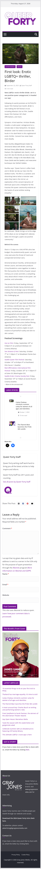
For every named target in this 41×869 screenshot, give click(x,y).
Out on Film (9, 343)
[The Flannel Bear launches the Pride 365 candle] (12, 423)
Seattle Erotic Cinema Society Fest (17, 376)
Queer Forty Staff (26, 85)
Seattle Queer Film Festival (14, 360)
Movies (19, 66)
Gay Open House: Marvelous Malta (15, 719)
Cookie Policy (26, 855)
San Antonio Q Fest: (12, 351)
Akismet (16, 568)
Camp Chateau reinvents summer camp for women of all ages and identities (24, 405)
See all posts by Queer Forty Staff (16, 482)
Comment (7, 528)
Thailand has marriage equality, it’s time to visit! (20, 694)
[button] (12, 201)
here (27, 750)
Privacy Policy (16, 855)
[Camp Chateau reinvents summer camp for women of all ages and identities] (11, 400)
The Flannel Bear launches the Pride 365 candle (24, 427)
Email (5, 584)
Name (5, 574)
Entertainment (10, 66)
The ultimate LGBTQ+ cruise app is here (17, 735)
